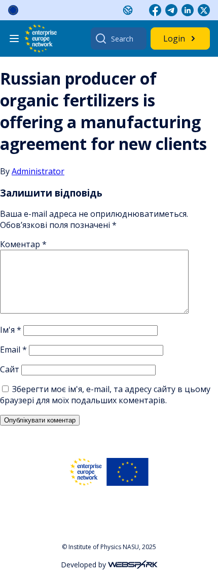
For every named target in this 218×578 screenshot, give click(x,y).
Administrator (38, 171)
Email (13, 349)
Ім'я (10, 329)
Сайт (9, 369)
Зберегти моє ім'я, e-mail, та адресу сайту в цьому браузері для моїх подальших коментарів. (105, 394)
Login (174, 38)
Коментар (23, 244)
